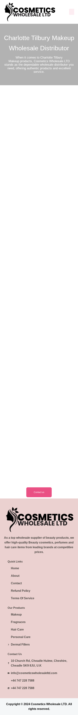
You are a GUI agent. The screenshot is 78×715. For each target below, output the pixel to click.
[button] (71, 12)
